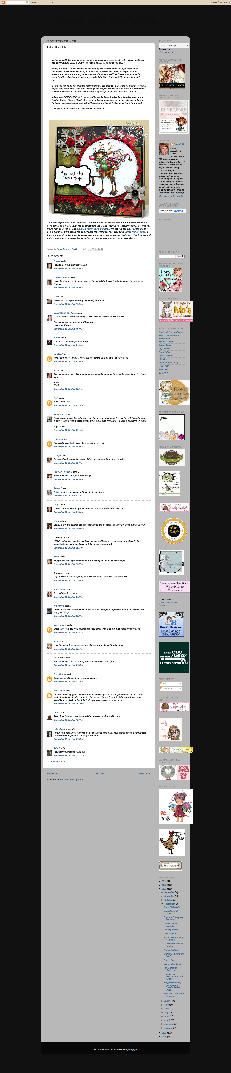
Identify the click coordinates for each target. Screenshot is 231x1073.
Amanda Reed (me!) (168, 363)
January (168, 1028)
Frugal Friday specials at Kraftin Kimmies (173, 976)
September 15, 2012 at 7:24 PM (68, 720)
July (166, 1005)
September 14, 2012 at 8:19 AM (68, 362)
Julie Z (57, 748)
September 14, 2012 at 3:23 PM (68, 616)
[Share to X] (95, 249)
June (167, 1009)
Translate (169, 52)
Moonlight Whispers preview (173, 945)
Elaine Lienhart (166, 342)
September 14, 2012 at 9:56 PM (68, 665)
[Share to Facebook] (98, 249)
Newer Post (54, 773)
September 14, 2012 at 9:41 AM (68, 496)
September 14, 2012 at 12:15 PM (69, 548)
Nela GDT (163, 370)
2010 (164, 1037)
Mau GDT (163, 373)
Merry (56, 713)
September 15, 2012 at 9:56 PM (68, 739)
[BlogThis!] (92, 249)
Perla (56, 398)
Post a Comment (58, 761)
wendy (57, 557)
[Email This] (89, 249)
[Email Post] (84, 249)
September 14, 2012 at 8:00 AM (68, 329)
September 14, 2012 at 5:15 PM (68, 633)
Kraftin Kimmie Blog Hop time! (173, 938)
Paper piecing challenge (170, 969)
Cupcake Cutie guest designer (174, 918)
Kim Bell (163, 359)
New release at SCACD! (171, 912)
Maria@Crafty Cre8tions (65, 313)
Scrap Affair (59, 589)
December (169, 892)
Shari (56, 371)
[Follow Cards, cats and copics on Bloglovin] (172, 212)
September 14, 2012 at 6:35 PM (68, 649)
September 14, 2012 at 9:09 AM (68, 479)
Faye (56, 641)
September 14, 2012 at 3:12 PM (68, 597)
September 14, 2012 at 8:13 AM (68, 345)
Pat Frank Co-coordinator (171, 332)
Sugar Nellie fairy (172, 907)
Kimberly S (59, 606)
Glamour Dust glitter (135, 231)
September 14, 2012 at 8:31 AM (68, 430)
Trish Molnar (60, 674)
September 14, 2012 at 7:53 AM (68, 304)
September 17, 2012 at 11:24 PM (69, 756)
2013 (164, 885)
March (167, 1020)
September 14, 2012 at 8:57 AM (68, 463)
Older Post (144, 773)
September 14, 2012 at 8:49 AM (68, 447)
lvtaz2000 (58, 354)
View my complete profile (171, 196)
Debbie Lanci (165, 345)
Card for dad (170, 934)
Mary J (57, 505)
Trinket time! (170, 960)
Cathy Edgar (165, 352)
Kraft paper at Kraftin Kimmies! (174, 995)
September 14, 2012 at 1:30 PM (68, 564)
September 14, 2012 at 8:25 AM (68, 389)
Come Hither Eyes (172, 964)
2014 (164, 881)
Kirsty (56, 521)
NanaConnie (59, 691)
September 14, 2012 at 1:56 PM (68, 581)
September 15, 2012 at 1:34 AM (68, 682)
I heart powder (171, 930)
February (169, 1024)
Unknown (58, 439)
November (169, 896)
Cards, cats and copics (106, 18)
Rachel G (58, 488)
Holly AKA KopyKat (63, 472)
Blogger (133, 1049)
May (166, 1012)
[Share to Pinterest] (101, 249)
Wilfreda (58, 338)
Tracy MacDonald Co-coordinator (169, 337)
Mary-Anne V (60, 625)
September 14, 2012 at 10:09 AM (69, 529)
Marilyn (57, 455)
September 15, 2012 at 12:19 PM (69, 704)
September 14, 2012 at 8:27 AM (68, 405)
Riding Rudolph (171, 950)
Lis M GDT (164, 366)
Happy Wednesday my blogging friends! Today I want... (173, 986)
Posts (165, 683)
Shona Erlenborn (62, 277)
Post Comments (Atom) (71, 780)
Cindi (56, 297)
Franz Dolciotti (166, 356)
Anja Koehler (165, 348)
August (168, 1001)
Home (100, 773)
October (168, 900)
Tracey (57, 261)
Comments (167, 688)
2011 (164, 1033)
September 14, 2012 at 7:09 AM (68, 269)
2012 (164, 889)
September (170, 904)
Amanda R (179, 144)
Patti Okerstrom (61, 729)
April (167, 1016)
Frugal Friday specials (170, 925)
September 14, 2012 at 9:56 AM (68, 512)
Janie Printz (59, 414)
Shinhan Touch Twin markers (92, 228)
